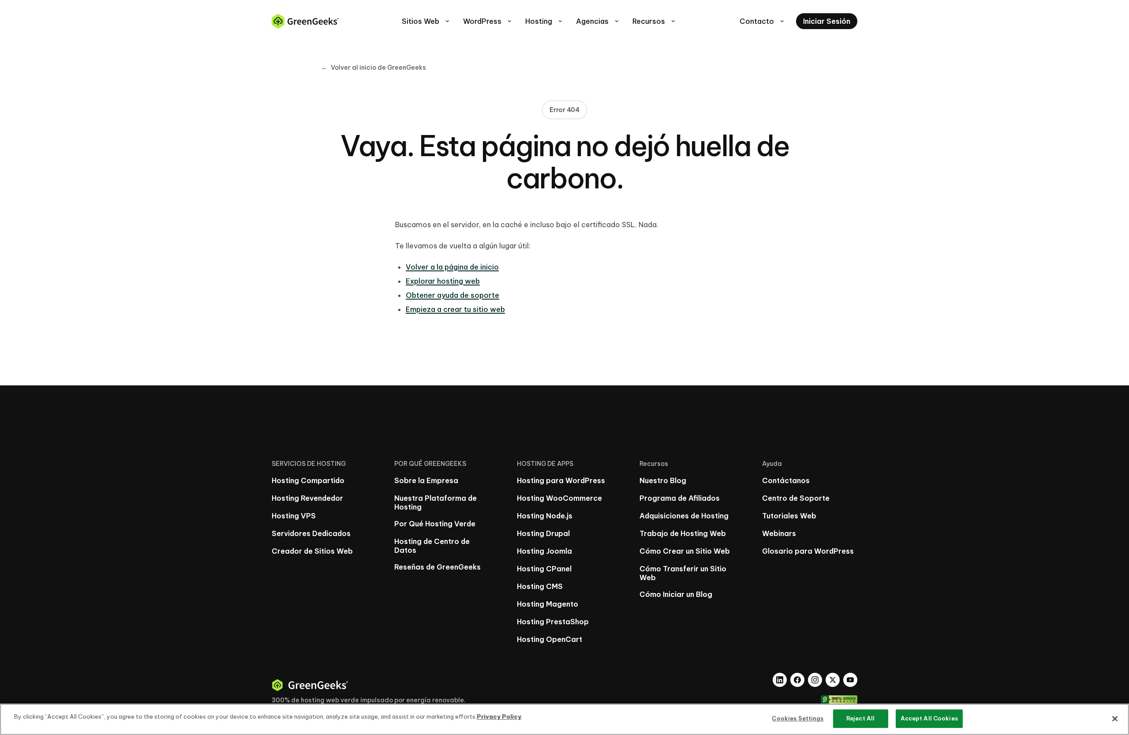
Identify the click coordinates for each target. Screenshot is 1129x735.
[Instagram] (815, 680)
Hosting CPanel (544, 568)
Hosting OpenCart (549, 639)
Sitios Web (426, 21)
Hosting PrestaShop (553, 621)
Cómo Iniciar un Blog (675, 594)
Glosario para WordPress (808, 551)
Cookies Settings (797, 718)
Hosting (544, 21)
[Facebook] (797, 680)
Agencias (598, 21)
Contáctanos (786, 480)
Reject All (860, 718)
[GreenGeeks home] (305, 21)
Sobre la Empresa (426, 480)
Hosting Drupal (543, 533)
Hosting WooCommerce (559, 498)
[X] (833, 680)
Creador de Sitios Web (312, 551)
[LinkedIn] (780, 680)
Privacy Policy (499, 716)
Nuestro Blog (662, 480)
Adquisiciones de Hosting (684, 515)
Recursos (654, 21)
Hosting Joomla (544, 551)
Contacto (762, 21)
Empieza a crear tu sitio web (455, 309)
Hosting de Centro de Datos (432, 546)
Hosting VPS (294, 515)
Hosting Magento (547, 604)
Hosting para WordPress (561, 480)
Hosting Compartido (308, 480)
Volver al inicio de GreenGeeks (373, 67)
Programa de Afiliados (679, 498)
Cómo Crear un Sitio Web (684, 551)
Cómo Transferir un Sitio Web (682, 573)
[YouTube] (850, 680)
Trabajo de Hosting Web (682, 533)
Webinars (779, 533)
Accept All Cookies (929, 718)
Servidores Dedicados (311, 533)
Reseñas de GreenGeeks (437, 566)
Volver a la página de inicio (452, 266)
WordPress (488, 21)
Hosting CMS (540, 586)
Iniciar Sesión (826, 21)
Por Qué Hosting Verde (434, 523)
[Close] (1115, 718)
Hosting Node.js (544, 515)
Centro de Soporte (796, 498)
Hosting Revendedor (307, 498)
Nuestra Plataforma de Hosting (435, 502)
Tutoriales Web (789, 515)
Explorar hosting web (443, 281)
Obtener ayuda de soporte (452, 295)
